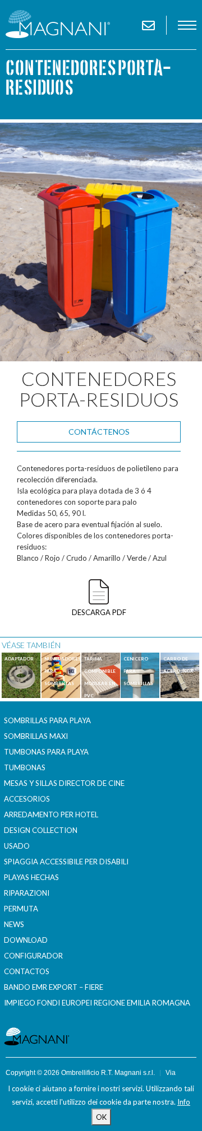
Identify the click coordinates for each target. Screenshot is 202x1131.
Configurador (33, 955)
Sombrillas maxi (36, 736)
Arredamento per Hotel (51, 814)
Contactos (26, 971)
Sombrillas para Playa (47, 720)
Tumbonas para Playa (46, 751)
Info (183, 1101)
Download (26, 939)
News (14, 924)
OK (101, 1117)
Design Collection (40, 830)
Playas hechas (31, 877)
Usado (17, 845)
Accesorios (27, 798)
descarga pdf (99, 612)
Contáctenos (99, 431)
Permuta (21, 908)
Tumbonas (24, 767)
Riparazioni (26, 892)
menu (187, 25)
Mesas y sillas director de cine (64, 783)
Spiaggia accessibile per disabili (66, 861)
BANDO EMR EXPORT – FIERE (53, 987)
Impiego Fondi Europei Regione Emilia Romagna (97, 1002)
